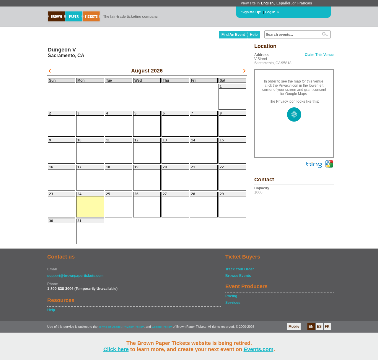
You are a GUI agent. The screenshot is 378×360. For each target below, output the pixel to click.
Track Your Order (239, 269)
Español (283, 3)
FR (327, 327)
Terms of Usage (109, 326)
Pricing (231, 296)
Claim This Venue (319, 55)
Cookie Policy (162, 326)
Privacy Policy (133, 326)
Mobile (294, 327)
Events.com (258, 349)
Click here (116, 349)
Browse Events (238, 276)
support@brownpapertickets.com (75, 276)
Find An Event (233, 35)
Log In (270, 12)
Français (304, 3)
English (267, 3)
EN (311, 327)
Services (232, 303)
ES (319, 327)
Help (254, 35)
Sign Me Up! (251, 12)
